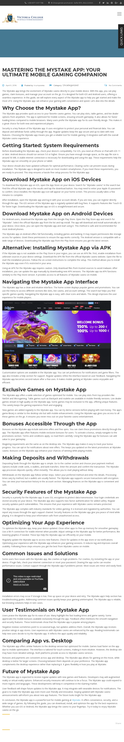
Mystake (76, 700)
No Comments (115, 85)
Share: (118, 723)
